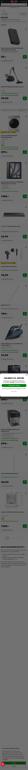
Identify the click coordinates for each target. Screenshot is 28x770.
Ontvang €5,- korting (14, 385)
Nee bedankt (14, 391)
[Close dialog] (26, 375)
